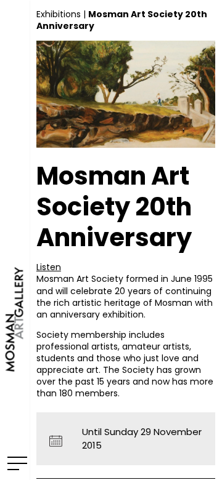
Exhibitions (58, 14)
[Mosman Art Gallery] (15, 240)
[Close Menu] (15, 463)
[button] (48, 267)
